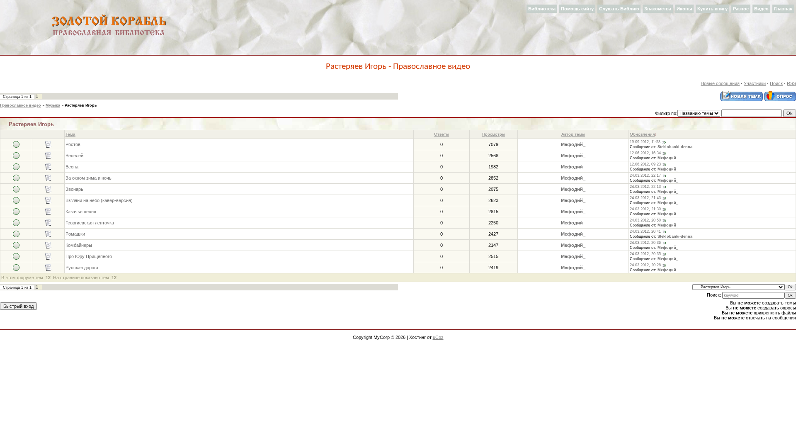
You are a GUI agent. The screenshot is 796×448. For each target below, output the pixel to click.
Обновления (642, 134)
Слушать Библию (619, 8)
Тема (70, 134)
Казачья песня (81, 211)
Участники (755, 83)
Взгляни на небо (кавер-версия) (99, 200)
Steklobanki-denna (675, 147)
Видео (761, 8)
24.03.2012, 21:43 (645, 198)
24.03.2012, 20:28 (645, 265)
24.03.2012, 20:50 (645, 220)
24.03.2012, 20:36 (645, 243)
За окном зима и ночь (89, 177)
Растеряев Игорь (81, 105)
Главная (783, 8)
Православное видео (20, 105)
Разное (741, 8)
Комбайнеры (79, 245)
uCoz (438, 337)
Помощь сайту (577, 8)
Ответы (441, 134)
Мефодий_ (573, 144)
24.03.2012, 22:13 (645, 187)
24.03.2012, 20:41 (645, 231)
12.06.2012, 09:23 (645, 164)
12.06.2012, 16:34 (645, 153)
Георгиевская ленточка (90, 222)
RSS (791, 83)
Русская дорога (82, 267)
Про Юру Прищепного (89, 256)
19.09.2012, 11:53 (645, 142)
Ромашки (75, 233)
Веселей (74, 155)
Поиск (776, 83)
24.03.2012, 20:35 (645, 254)
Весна (72, 166)
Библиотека (542, 8)
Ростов (73, 144)
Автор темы (573, 134)
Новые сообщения (720, 83)
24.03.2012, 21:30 (645, 209)
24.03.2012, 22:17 (645, 175)
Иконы (684, 8)
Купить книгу (712, 8)
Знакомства (657, 8)
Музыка (53, 105)
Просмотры (493, 134)
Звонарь (74, 189)
